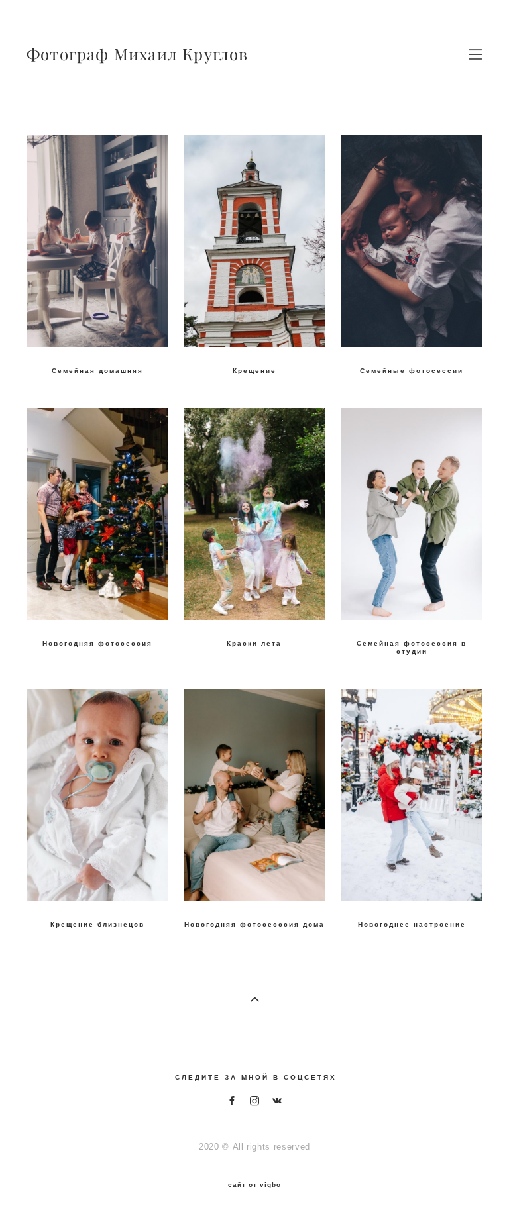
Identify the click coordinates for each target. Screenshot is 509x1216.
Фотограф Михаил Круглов (138, 54)
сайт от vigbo (254, 1185)
